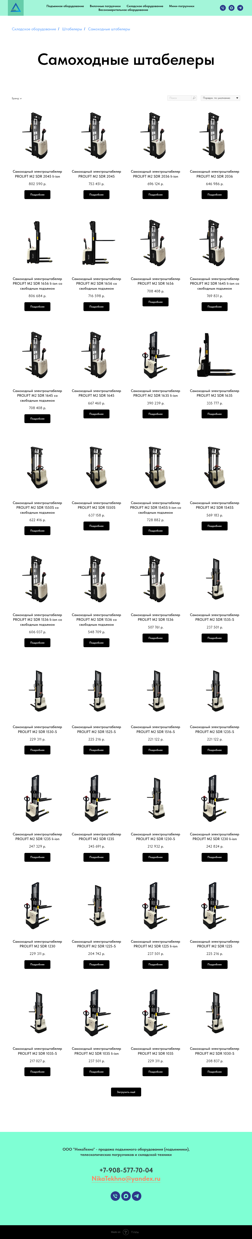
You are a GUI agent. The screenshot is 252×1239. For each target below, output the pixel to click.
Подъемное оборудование (65, 6)
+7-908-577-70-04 (126, 1170)
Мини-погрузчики (181, 6)
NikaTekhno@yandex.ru (126, 1178)
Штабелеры (72, 29)
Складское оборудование (145, 6)
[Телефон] (223, 8)
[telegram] (240, 8)
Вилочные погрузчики (105, 6)
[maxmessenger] (231, 8)
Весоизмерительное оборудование (123, 10)
